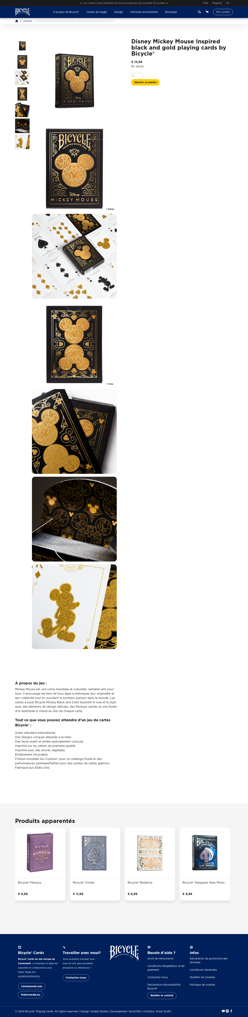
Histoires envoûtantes (144, 12)
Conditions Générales (203, 970)
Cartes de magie (97, 12)
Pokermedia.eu (30, 995)
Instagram (227, 1011)
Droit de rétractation (160, 958)
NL (227, 3)
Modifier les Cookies (202, 977)
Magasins (217, 3)
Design (118, 12)
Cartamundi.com (31, 986)
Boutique (171, 12)
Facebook (231, 1011)
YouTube (223, 1011)
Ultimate (27, 21)
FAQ (205, 3)
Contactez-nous (76, 978)
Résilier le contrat (162, 995)
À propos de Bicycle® (66, 12)
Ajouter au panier (145, 82)
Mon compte (223, 12)
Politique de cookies (202, 985)
